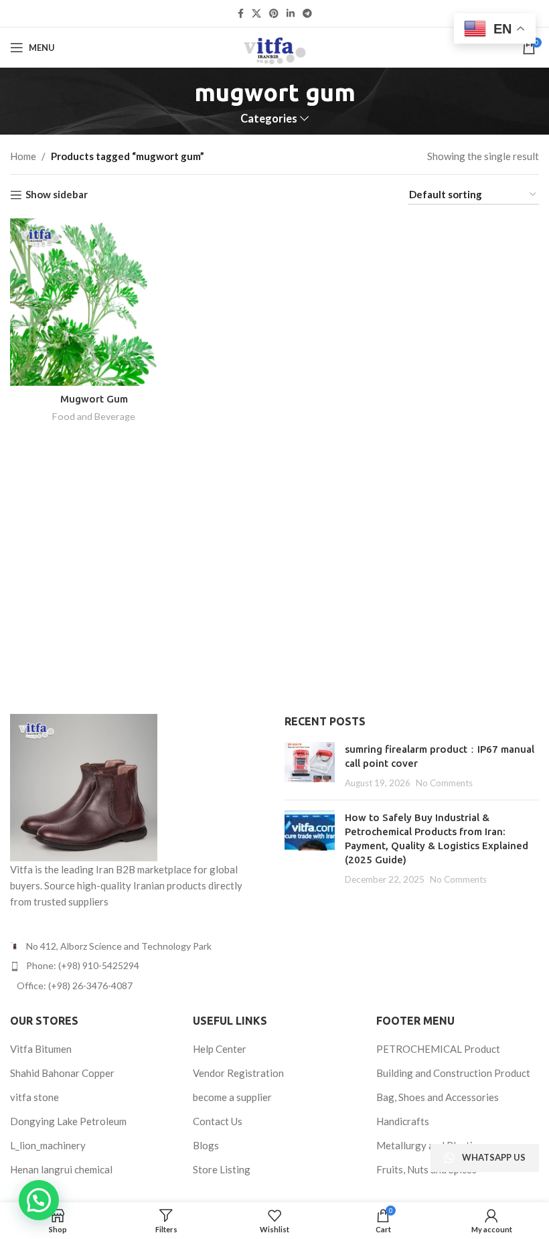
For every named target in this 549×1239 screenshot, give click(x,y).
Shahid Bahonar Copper (62, 1073)
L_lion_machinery (48, 1145)
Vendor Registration (238, 1073)
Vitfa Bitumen (41, 1049)
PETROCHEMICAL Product (438, 1049)
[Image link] (83, 786)
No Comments (444, 783)
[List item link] (137, 965)
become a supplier (232, 1097)
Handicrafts (402, 1121)
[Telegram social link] (307, 14)
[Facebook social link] (241, 14)
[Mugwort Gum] (93, 302)
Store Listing (221, 1169)
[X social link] (256, 14)
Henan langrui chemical (61, 1169)
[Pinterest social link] (274, 14)
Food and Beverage (93, 416)
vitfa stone (34, 1097)
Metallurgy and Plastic (426, 1145)
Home (23, 156)
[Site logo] (274, 46)
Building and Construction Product (453, 1073)
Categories (268, 119)
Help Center (219, 1049)
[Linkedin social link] (291, 14)
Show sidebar (56, 195)
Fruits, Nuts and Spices (426, 1169)
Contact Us (217, 1121)
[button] (39, 1200)
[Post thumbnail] (310, 766)
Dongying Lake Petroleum (68, 1121)
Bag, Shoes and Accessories (437, 1097)
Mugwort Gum (94, 399)
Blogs (206, 1145)
